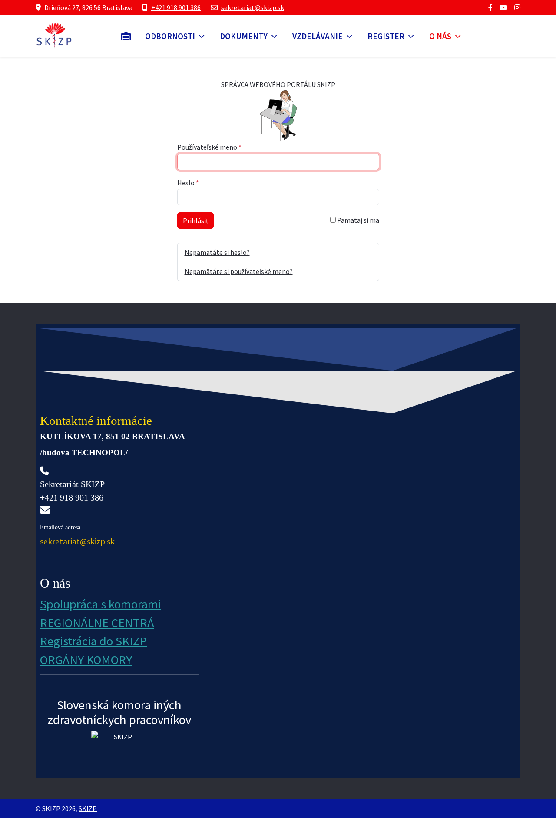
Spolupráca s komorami (100, 604)
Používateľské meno (209, 147)
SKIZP (88, 808)
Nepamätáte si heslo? (217, 252)
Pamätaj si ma (357, 220)
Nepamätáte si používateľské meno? (239, 271)
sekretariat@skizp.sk (252, 7)
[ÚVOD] (126, 36)
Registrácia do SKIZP (93, 641)
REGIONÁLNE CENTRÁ (97, 623)
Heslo (188, 182)
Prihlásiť (195, 220)
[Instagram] (517, 7)
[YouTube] (503, 7)
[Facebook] (490, 7)
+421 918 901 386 (176, 7)
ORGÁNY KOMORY (86, 660)
